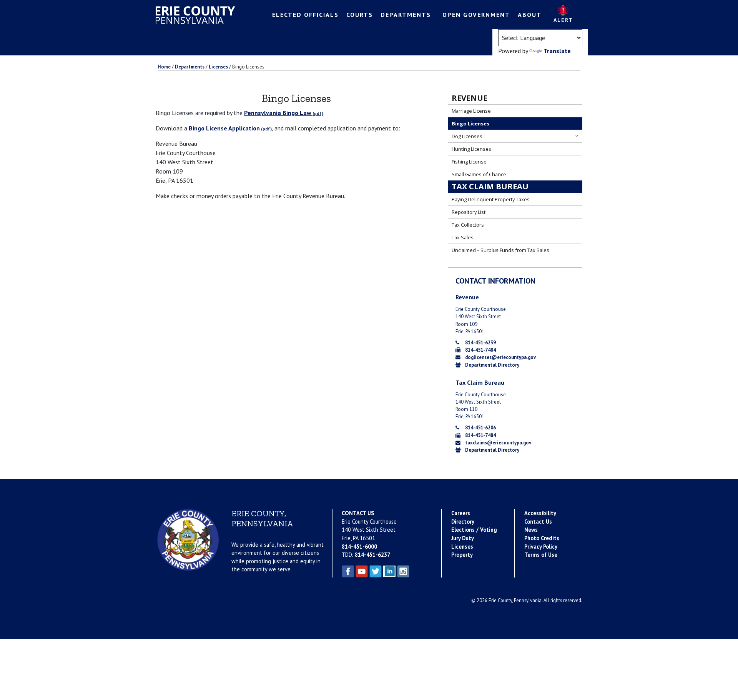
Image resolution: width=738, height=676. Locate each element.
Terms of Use (540, 554)
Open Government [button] (476, 14)
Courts (359, 14)
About (530, 14)
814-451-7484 (480, 350)
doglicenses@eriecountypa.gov (500, 357)
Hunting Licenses (471, 148)
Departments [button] (406, 14)
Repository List (468, 212)
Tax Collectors (468, 224)
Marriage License (471, 110)
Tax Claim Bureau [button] (490, 186)
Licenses (462, 546)
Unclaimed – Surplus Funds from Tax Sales (500, 250)
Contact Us (538, 521)
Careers (460, 513)
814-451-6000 (359, 546)
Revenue (469, 98)
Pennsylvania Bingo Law (277, 113)
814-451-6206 (480, 427)
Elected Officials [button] (305, 14)
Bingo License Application (224, 128)
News (531, 529)
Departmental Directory (492, 365)
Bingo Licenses (470, 123)
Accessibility (540, 513)
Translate (557, 51)
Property (462, 554)
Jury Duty (462, 538)
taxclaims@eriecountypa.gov (498, 442)
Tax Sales (463, 237)
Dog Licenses (467, 136)
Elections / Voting (474, 529)
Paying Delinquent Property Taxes (491, 199)
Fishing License (469, 161)
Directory (462, 521)
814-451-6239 (480, 342)
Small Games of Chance (479, 174)
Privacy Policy (540, 546)
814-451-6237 (372, 554)
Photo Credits (541, 538)
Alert (563, 20)
